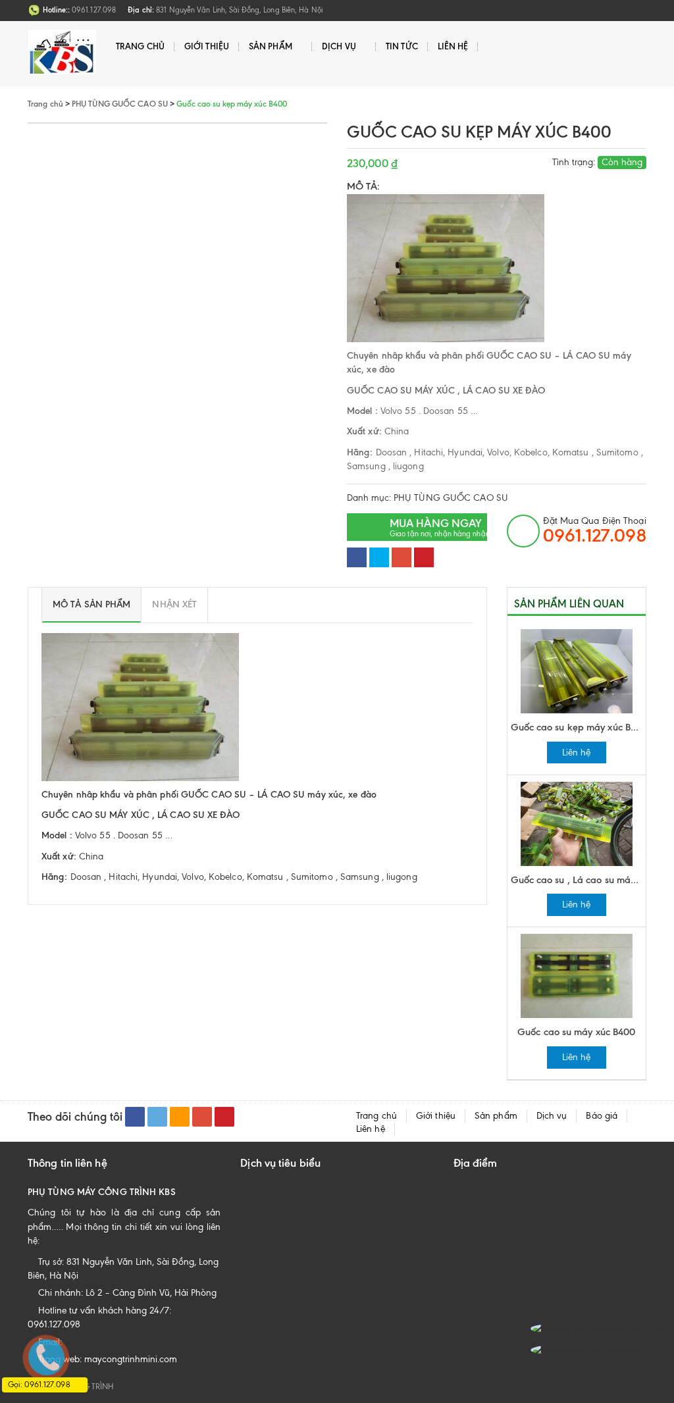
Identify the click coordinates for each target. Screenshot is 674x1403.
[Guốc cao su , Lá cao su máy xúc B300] (577, 823)
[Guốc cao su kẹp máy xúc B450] (577, 670)
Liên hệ (453, 46)
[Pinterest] (424, 557)
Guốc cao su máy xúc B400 (576, 1032)
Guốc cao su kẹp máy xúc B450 (578, 727)
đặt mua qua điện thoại (594, 530)
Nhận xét (174, 604)
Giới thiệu (206, 46)
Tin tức (402, 46)
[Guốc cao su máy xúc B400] (577, 975)
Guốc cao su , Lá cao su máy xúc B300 (578, 880)
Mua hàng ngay (438, 527)
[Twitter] (379, 557)
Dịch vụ (339, 46)
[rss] (180, 1117)
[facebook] (135, 1117)
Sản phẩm (270, 46)
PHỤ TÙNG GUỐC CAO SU (451, 497)
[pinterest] (224, 1117)
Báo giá (601, 1115)
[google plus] (202, 1117)
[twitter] (157, 1117)
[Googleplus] (401, 557)
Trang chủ (140, 46)
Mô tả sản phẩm (91, 604)
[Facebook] (357, 557)
